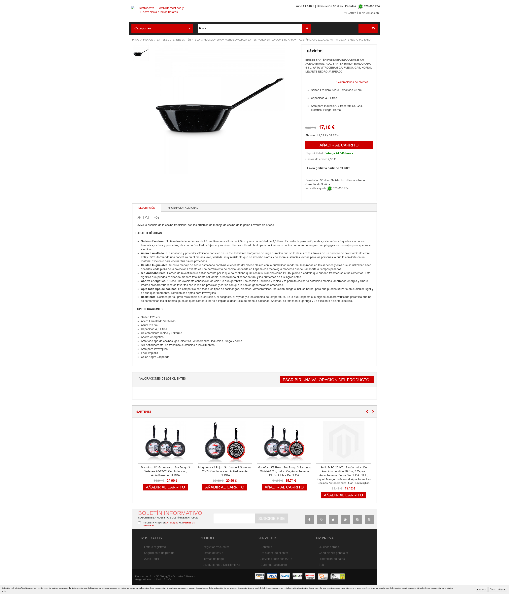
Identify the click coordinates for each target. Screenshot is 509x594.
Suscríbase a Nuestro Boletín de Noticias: (168, 517)
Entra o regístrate (155, 546)
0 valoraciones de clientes (352, 82)
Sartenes (163, 39)
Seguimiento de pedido (159, 552)
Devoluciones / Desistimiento (221, 564)
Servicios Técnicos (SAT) (276, 558)
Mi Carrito (350, 13)
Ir (306, 28)
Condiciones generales (334, 552)
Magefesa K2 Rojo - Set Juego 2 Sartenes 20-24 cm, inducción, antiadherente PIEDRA (224, 471)
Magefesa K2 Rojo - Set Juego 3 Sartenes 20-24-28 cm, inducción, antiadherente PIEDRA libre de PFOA (284, 471)
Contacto (266, 546)
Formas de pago (213, 558)
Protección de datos (332, 558)
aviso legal (171, 523)
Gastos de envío (212, 552)
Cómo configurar (498, 589)
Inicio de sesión (369, 13)
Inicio (135, 39)
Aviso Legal (151, 558)
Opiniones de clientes (274, 552)
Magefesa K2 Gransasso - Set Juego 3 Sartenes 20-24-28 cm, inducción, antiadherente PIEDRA (165, 471)
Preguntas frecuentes (215, 546)
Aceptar (482, 589)
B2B (321, 564)
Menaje (148, 39)
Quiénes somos (329, 546)
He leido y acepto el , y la (169, 524)
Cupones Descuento (273, 564)
